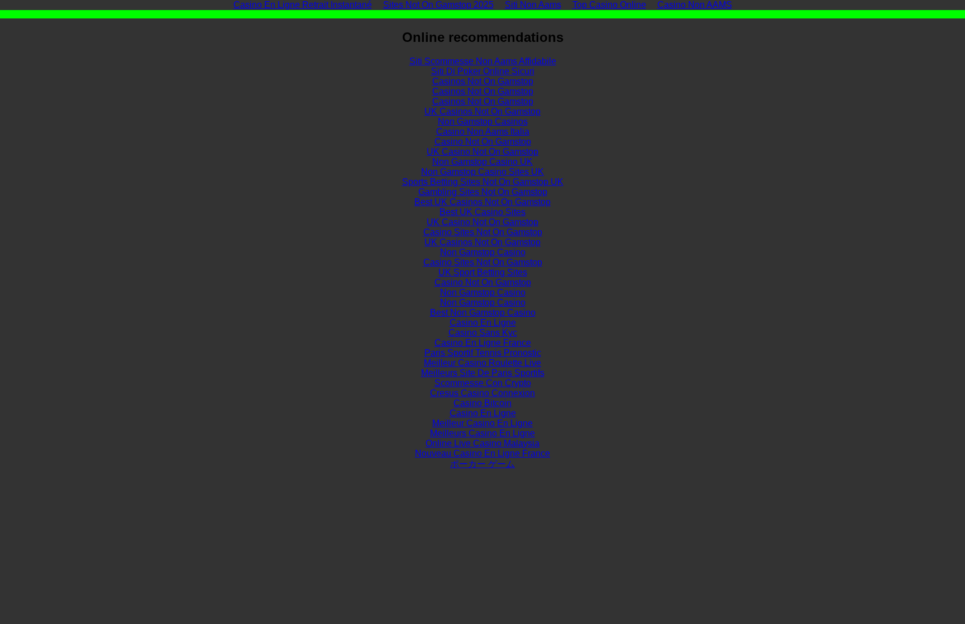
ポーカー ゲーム (482, 464)
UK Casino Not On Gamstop (482, 151)
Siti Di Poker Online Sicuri (482, 71)
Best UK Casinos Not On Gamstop (482, 202)
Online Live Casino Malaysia (482, 443)
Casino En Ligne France (482, 342)
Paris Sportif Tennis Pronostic (482, 353)
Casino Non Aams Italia (482, 131)
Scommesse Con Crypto (482, 383)
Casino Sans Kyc (482, 332)
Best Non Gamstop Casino (483, 312)
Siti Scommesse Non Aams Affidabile (482, 61)
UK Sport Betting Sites (482, 272)
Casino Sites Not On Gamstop (482, 232)
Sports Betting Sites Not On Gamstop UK (482, 182)
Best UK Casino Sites (482, 212)
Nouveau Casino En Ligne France (482, 453)
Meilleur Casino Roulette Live (482, 363)
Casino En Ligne (483, 322)
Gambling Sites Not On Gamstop (482, 192)
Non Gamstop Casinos (483, 121)
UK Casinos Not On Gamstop (482, 111)
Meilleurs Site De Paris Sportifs (482, 373)
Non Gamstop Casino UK (482, 161)
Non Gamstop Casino (483, 252)
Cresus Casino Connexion (482, 393)
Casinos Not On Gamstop (482, 81)
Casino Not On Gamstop (482, 141)
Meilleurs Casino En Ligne (482, 433)
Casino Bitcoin (482, 403)
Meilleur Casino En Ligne (482, 423)
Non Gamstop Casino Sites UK (482, 172)
